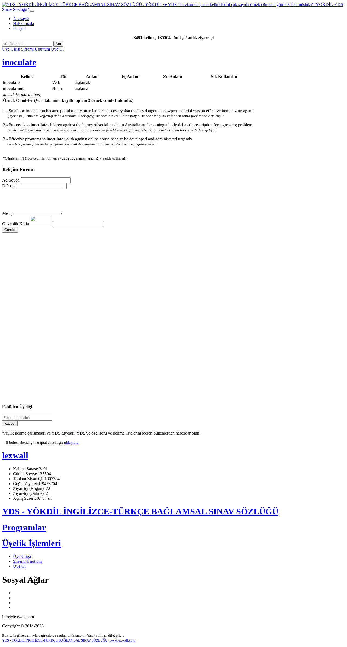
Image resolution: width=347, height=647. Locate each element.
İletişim (19, 28)
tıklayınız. (71, 442)
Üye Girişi (11, 49)
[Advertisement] (164, 284)
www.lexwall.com (122, 640)
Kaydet (9, 423)
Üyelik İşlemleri (31, 543)
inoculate (19, 62)
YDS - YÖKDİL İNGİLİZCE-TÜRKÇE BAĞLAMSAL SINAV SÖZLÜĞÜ (140, 511)
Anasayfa (21, 18)
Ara (58, 44)
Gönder (10, 230)
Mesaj (7, 213)
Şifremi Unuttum (35, 49)
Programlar (24, 527)
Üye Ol (57, 49)
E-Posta (8, 185)
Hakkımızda (23, 23)
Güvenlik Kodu (16, 223)
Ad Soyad (11, 180)
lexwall (15, 455)
